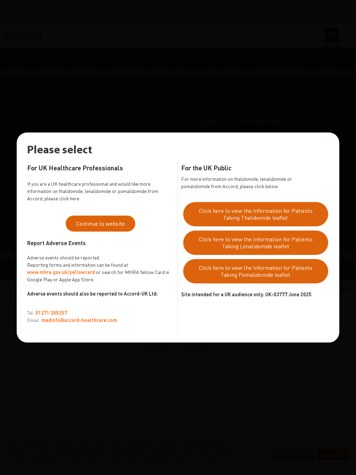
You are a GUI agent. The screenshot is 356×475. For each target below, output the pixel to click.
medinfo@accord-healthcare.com (79, 320)
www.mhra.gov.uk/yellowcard (61, 272)
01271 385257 (51, 313)
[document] (178, 237)
